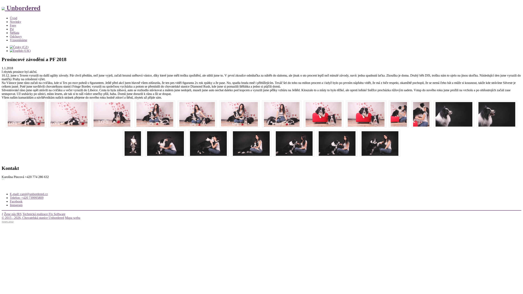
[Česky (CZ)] (19, 47)
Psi (12, 29)
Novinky (15, 21)
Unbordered (22, 8)
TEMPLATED (7, 222)
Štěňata (14, 33)
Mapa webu (72, 217)
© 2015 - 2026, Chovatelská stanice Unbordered (33, 217)
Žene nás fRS (13, 214)
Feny (13, 25)
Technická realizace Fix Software (43, 214)
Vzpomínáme (18, 40)
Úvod (13, 18)
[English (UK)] (20, 50)
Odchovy (16, 36)
